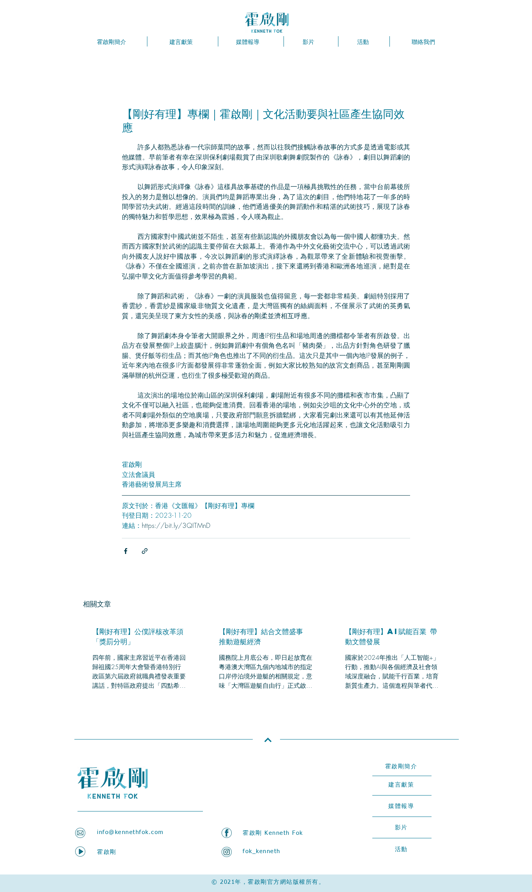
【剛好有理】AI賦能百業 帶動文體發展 (391, 636)
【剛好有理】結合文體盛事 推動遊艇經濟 (261, 636)
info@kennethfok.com (130, 832)
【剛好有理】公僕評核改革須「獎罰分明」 (137, 636)
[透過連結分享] (144, 551)
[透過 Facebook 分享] (125, 551)
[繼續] (268, 740)
